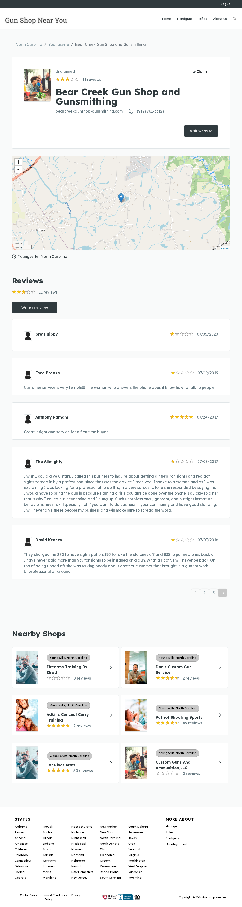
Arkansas (21, 843)
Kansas (48, 855)
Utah (131, 843)
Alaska (19, 832)
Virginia (133, 855)
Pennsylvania (109, 866)
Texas (132, 838)
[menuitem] (166, 18)
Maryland (49, 877)
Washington (136, 860)
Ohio (103, 849)
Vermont (134, 849)
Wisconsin (135, 872)
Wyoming (135, 877)
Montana (77, 855)
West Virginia (137, 866)
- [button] (18, 169)
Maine (47, 872)
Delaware (21, 866)
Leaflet (225, 248)
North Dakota (109, 843)
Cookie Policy (28, 895)
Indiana (48, 843)
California (21, 849)
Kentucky (49, 860)
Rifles (169, 832)
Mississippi (78, 843)
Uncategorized (176, 844)
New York (106, 832)
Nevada (76, 866)
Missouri (77, 849)
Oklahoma (107, 855)
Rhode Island (109, 872)
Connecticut (23, 860)
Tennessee (135, 832)
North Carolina (28, 44)
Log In (225, 4)
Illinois (47, 838)
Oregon (105, 860)
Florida (20, 872)
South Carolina (110, 877)
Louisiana (49, 866)
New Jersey (79, 877)
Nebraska (78, 860)
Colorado (21, 855)
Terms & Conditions (54, 895)
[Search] (234, 18)
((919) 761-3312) (149, 111)
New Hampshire (82, 872)
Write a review (34, 307)
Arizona (20, 838)
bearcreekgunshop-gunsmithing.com (89, 111)
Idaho (47, 832)
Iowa (47, 849)
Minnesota (78, 838)
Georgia (20, 877)
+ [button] (18, 162)
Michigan (77, 832)
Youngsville (58, 44)
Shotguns (172, 838)
